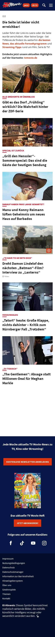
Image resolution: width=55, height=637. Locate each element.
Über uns (6, 585)
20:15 (34, 5)
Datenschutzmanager (12, 571)
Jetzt (26, 5)
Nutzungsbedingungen (13, 563)
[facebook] (10, 543)
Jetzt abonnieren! (27, 523)
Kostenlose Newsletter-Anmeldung (27, 461)
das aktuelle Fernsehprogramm (28, 43)
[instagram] (44, 543)
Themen (6, 593)
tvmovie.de (30, 57)
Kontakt (6, 598)
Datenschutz (8, 567)
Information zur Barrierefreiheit (18, 576)
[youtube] (33, 543)
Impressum (7, 558)
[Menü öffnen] (51, 5)
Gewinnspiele (9, 589)
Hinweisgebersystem (12, 580)
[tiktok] (22, 543)
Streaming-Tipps (11, 47)
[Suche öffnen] (44, 5)
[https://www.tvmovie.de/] (12, 5)
